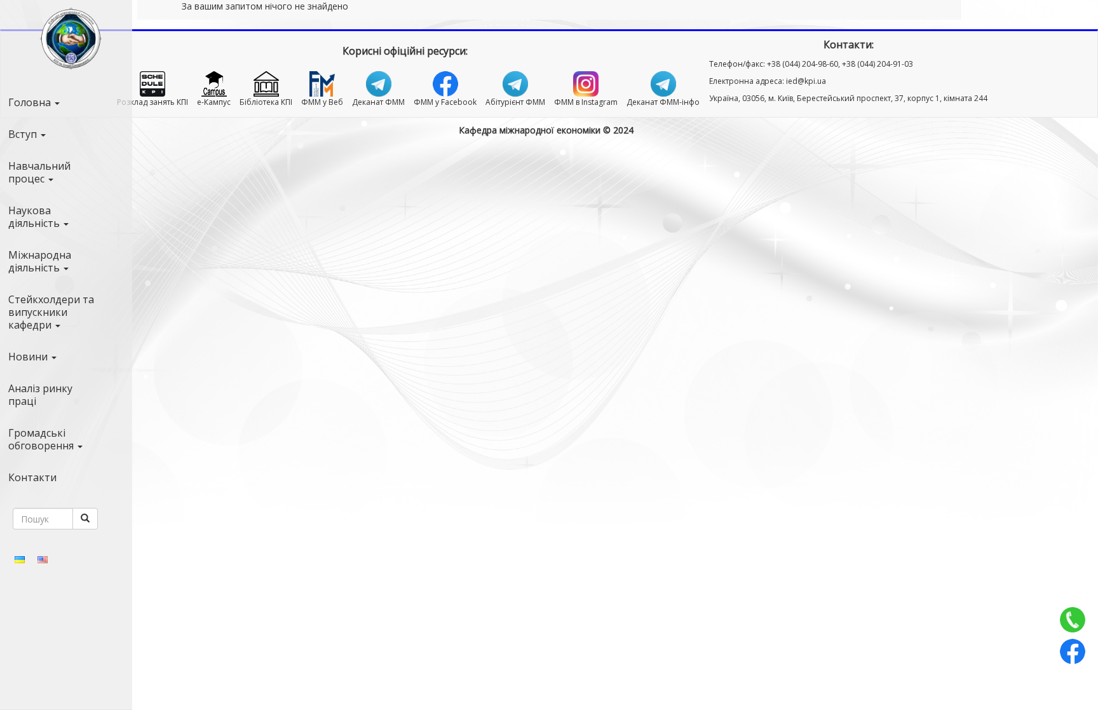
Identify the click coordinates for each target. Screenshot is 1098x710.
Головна (30, 102)
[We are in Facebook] (1072, 651)
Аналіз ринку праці (40, 394)
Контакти (32, 477)
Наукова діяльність (35, 216)
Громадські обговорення (42, 439)
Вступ (23, 134)
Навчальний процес (39, 172)
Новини (29, 357)
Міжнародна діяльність (39, 261)
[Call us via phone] (1072, 619)
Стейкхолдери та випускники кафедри (51, 312)
